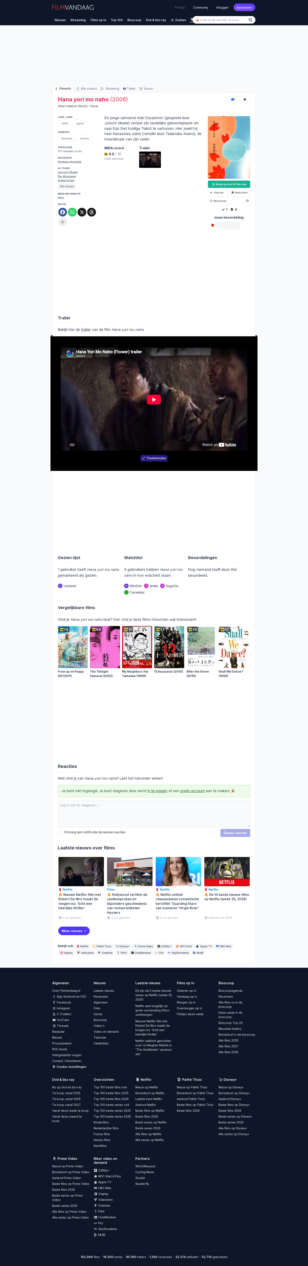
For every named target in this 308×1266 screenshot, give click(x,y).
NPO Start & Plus (109, 1176)
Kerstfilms (100, 1145)
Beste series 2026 (147, 1128)
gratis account (192, 791)
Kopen (148, 88)
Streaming (112, 88)
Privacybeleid (61, 1043)
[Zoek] (251, 19)
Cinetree (107, 952)
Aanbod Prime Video (66, 1178)
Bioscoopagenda (230, 990)
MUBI (200, 952)
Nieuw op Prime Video (67, 1166)
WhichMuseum (145, 1166)
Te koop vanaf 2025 (66, 1093)
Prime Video (145, 946)
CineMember (143, 952)
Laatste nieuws (104, 990)
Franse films (102, 1134)
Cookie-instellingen (71, 1066)
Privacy (180, 7)
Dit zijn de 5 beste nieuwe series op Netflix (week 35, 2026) (154, 995)
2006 (64, 123)
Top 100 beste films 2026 (111, 1099)
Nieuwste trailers (230, 1028)
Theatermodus (156, 458)
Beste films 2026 (146, 1116)
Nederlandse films (106, 1128)
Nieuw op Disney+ (231, 1087)
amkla (151, 586)
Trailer (131, 88)
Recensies (101, 996)
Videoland (87, 952)
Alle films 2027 (228, 1046)
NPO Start (186, 946)
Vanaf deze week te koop (70, 1110)
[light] (192, 19)
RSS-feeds (59, 1049)
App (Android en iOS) (71, 996)
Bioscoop (100, 1020)
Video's (99, 1026)
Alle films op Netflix (148, 1134)
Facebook (63, 1002)
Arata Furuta (66, 180)
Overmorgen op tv (189, 1008)
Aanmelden (244, 7)
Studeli (140, 1178)
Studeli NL (142, 1184)
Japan (80, 123)
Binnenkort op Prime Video (70, 1172)
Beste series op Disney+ (235, 1116)
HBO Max (225, 946)
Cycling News (144, 1172)
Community (200, 7)
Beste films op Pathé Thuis (195, 1105)
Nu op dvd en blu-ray (67, 1087)
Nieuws (57, 1037)
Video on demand (106, 1031)
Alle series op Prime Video (70, 1217)
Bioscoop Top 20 (231, 1023)
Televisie (100, 1037)
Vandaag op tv (187, 996)
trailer (86, 330)
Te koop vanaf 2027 (66, 1105)
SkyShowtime (180, 952)
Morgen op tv (186, 1002)
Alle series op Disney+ (234, 1134)
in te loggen (157, 791)
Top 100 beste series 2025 (112, 1110)
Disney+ (124, 946)
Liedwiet (68, 586)
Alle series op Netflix (149, 1140)
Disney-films (102, 1140)
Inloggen (222, 7)
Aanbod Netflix (145, 1105)
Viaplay (68, 952)
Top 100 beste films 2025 (111, 1093)
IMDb (61, 197)
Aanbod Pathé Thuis (191, 1099)
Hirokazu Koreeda (69, 161)
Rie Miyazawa (67, 176)
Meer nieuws (72, 931)
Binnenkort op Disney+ (234, 1093)
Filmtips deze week (190, 1014)
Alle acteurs (88, 88)
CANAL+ (166, 946)
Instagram (63, 1008)
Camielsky (135, 592)
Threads (62, 1026)
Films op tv (185, 983)
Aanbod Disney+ (230, 1099)
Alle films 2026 (228, 1040)
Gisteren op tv (186, 990)
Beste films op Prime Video (70, 1184)
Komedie (66, 138)
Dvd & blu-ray (63, 1079)
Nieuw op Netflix (146, 1087)
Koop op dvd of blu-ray (230, 184)
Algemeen (101, 1002)
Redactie (58, 1031)
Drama (84, 138)
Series (98, 1014)
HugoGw (170, 586)
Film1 (124, 952)
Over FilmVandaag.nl (66, 990)
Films (97, 1008)
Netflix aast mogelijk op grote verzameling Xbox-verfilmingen (152, 1010)
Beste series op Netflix (151, 1122)
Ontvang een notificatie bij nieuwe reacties (94, 832)
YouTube (62, 1020)
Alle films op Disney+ (233, 1128)
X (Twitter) (63, 1014)
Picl (161, 952)
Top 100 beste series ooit (111, 1105)
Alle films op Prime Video (69, 1211)
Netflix (84, 946)
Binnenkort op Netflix (149, 1093)
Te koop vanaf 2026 (66, 1099)
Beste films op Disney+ (234, 1105)
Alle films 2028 (228, 1052)
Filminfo (64, 88)
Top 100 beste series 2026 (112, 1116)
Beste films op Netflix (149, 1110)
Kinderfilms (101, 1122)
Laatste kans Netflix (148, 1099)
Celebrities (101, 1043)
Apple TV (206, 946)
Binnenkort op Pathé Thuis (195, 1093)
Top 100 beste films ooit (110, 1087)
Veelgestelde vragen (67, 1055)
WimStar (133, 586)
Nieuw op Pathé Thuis (192, 1087)
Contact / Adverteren (66, 1061)
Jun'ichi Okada (68, 172)
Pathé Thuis (104, 946)
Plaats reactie (235, 833)
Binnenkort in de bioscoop (237, 1034)
